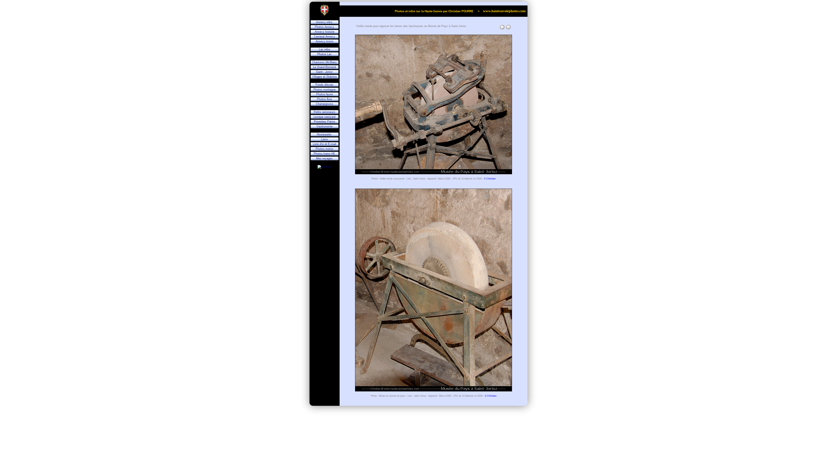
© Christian (490, 178)
